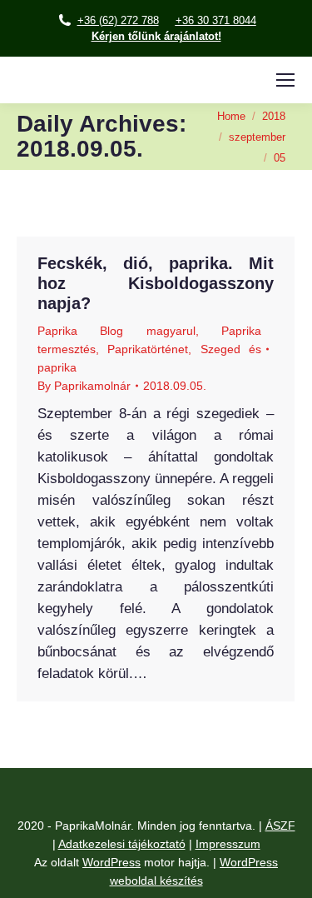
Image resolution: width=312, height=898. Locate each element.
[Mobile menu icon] (285, 80)
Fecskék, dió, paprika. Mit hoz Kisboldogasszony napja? (155, 283)
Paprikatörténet (147, 349)
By (84, 385)
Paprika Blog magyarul (116, 330)
